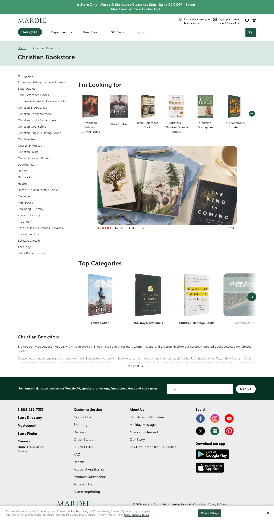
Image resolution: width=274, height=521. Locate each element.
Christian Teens (28, 139)
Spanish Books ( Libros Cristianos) (41, 227)
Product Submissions (90, 477)
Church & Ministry (30, 145)
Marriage (24, 196)
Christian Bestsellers (128, 228)
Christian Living (28, 151)
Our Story (137, 439)
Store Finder (27, 434)
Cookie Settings (210, 513)
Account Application (89, 469)
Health (22, 183)
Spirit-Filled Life (28, 234)
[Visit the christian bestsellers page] (231, 228)
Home (22, 48)
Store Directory (30, 417)
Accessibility (83, 484)
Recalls (79, 462)
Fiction (22, 170)
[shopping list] (247, 20)
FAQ (77, 454)
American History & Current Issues (41, 82)
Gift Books (25, 177)
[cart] (254, 20)
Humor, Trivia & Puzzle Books (38, 189)
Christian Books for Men (34, 113)
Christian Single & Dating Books (39, 132)
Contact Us (82, 417)
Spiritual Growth (29, 240)
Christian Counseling (32, 126)
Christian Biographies (32, 107)
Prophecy (24, 221)
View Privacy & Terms (137, 514)
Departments (60, 32)
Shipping (80, 425)
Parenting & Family (30, 208)
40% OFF (104, 228)
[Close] (268, 513)
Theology (24, 246)
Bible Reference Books (33, 94)
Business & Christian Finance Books (42, 101)
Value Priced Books (31, 253)
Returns (80, 432)
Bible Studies (26, 88)
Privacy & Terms (217, 504)
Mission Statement (144, 432)
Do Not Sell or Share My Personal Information (179, 504)
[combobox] (189, 32)
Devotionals (26, 164)
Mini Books (25, 202)
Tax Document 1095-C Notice (153, 447)
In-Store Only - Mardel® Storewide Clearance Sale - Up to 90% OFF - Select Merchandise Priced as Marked (136, 7)
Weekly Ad (29, 32)
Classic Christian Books (34, 158)
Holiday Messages (143, 425)
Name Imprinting (87, 492)
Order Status (83, 439)
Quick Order (83, 447)
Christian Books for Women (37, 120)
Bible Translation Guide (31, 449)
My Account (27, 425)
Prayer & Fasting (29, 215)
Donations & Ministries (147, 417)
